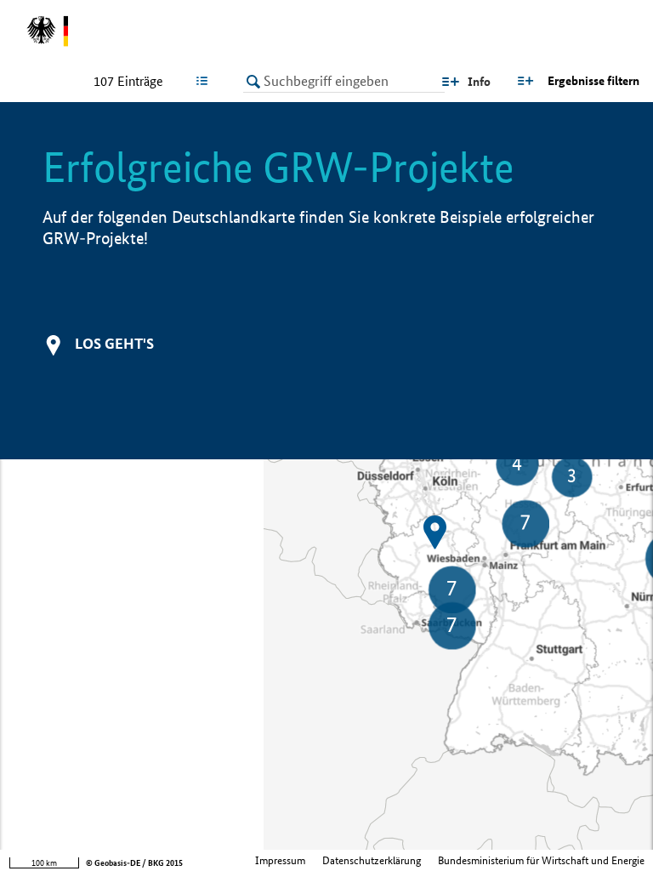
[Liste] (205, 80)
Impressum (280, 860)
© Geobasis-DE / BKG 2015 (134, 863)
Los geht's (114, 343)
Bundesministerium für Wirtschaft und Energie (541, 860)
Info (479, 81)
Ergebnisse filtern (593, 80)
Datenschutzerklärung (371, 860)
